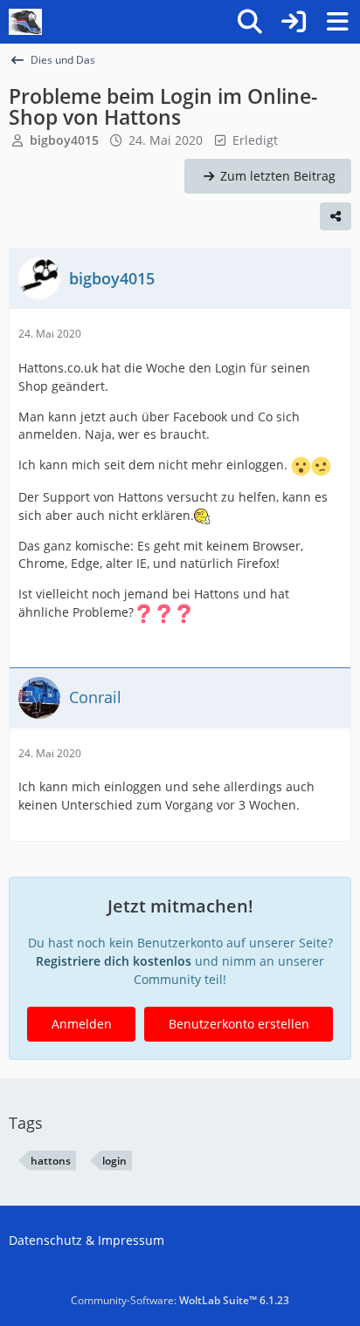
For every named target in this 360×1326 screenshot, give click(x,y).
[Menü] (337, 21)
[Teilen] (335, 216)
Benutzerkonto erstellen (239, 1023)
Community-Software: (180, 1300)
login (114, 1160)
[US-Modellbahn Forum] (25, 21)
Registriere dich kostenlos (113, 961)
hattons (51, 1160)
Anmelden (82, 1023)
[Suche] (249, 21)
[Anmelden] (293, 22)
